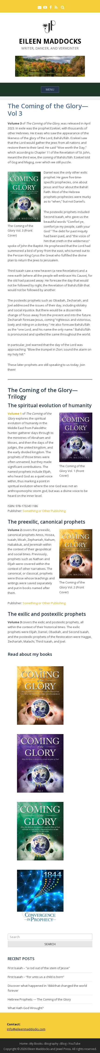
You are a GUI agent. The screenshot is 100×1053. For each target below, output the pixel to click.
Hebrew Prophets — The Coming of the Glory (39, 999)
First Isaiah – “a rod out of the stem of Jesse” (39, 968)
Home (24, 1044)
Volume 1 (15, 413)
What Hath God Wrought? (25, 1008)
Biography (51, 1044)
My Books (36, 1044)
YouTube (74, 1044)
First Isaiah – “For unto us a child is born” (36, 977)
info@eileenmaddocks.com (26, 1029)
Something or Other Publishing (44, 511)
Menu (50, 89)
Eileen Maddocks (50, 41)
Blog (63, 1044)
